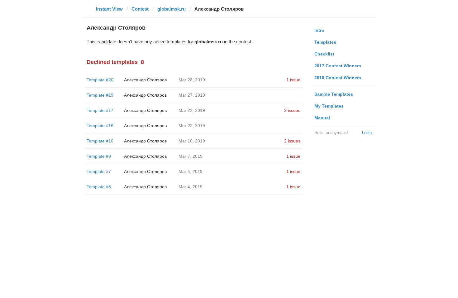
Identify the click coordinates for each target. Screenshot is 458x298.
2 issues (292, 110)
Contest (140, 9)
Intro (319, 30)
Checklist (324, 53)
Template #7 (99, 171)
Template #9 (99, 156)
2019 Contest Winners (337, 77)
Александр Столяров (145, 79)
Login (367, 132)
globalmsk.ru (171, 9)
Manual (322, 117)
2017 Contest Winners (337, 65)
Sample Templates (333, 94)
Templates (325, 42)
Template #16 (100, 125)
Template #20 (100, 79)
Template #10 (100, 140)
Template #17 (100, 110)
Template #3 (99, 186)
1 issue (293, 79)
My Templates (329, 105)
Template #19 (100, 95)
